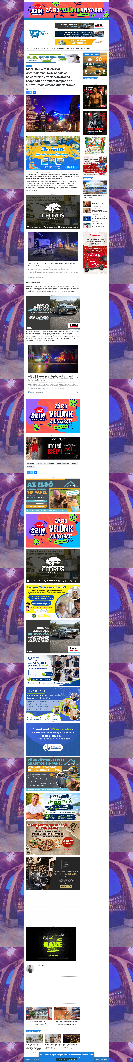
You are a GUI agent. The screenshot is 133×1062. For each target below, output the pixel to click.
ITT (87, 1057)
